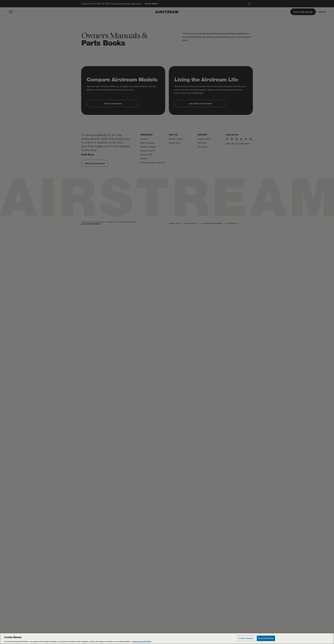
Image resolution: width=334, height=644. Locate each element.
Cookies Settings (246, 638)
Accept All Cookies (266, 638)
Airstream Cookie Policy (141, 641)
